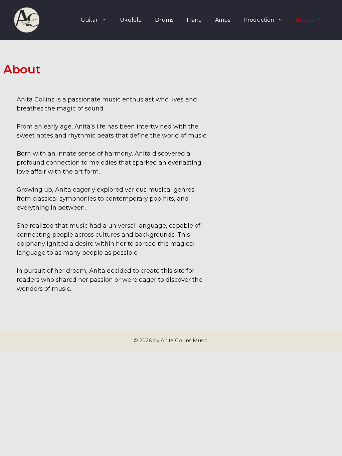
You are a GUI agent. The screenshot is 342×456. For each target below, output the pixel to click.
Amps (222, 20)
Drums (164, 20)
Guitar (89, 20)
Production (258, 20)
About (304, 20)
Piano (194, 20)
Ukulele (131, 20)
